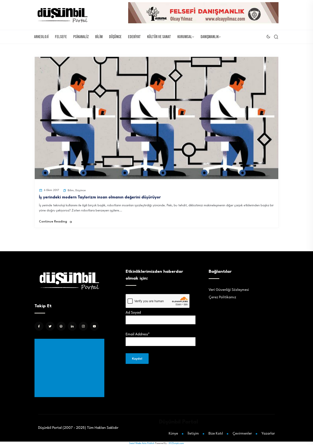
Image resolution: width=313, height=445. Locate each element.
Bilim (99, 36)
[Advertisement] (70, 368)
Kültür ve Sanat (159, 36)
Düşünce (115, 36)
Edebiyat (134, 36)
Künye (173, 433)
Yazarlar (268, 433)
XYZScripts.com (176, 443)
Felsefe (61, 36)
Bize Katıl (215, 433)
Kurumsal (184, 36)
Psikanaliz (81, 36)
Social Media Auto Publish (141, 443)
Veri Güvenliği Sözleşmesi (229, 290)
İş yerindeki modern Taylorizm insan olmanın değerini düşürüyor (100, 197)
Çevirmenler (242, 433)
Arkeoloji (41, 36)
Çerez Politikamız (222, 297)
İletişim (193, 433)
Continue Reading (53, 221)
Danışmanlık (210, 36)
